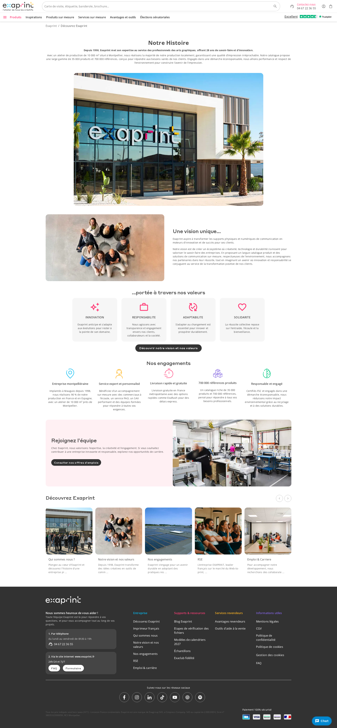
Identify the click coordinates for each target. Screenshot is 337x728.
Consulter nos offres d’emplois (76, 462)
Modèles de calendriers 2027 (190, 642)
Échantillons (182, 651)
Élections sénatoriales (155, 17)
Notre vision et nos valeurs (146, 645)
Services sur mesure (92, 17)
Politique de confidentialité (265, 638)
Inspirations (34, 17)
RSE (135, 661)
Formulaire (73, 668)
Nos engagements (145, 654)
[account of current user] (323, 6)
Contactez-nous (306, 4)
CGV (259, 628)
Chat (325, 721)
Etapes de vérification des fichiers (191, 631)
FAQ (54, 668)
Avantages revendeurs (230, 621)
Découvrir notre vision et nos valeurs (168, 348)
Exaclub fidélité (184, 658)
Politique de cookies (269, 647)
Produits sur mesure (60, 17)
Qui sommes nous (145, 635)
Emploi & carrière (145, 668)
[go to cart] (330, 6)
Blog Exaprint (183, 621)
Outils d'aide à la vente (230, 628)
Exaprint (51, 26)
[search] (275, 6)
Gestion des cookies (270, 655)
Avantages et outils (123, 17)
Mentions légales (267, 621)
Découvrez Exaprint (146, 621)
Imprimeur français (146, 628)
